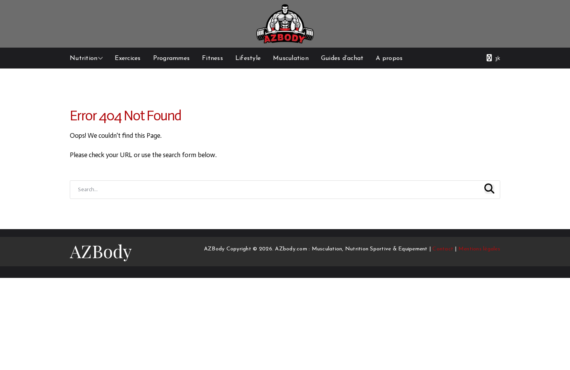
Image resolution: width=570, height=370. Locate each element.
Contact (442, 249)
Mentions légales (479, 249)
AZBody (101, 251)
